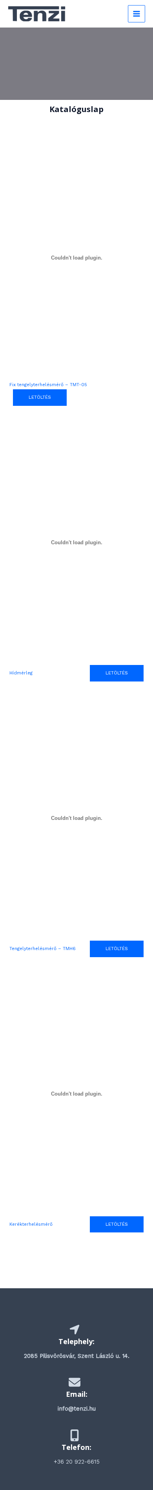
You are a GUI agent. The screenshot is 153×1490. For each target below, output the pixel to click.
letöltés (40, 397)
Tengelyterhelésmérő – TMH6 (42, 948)
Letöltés (117, 1224)
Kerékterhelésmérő (31, 1224)
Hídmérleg (21, 673)
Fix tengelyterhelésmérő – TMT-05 (48, 384)
